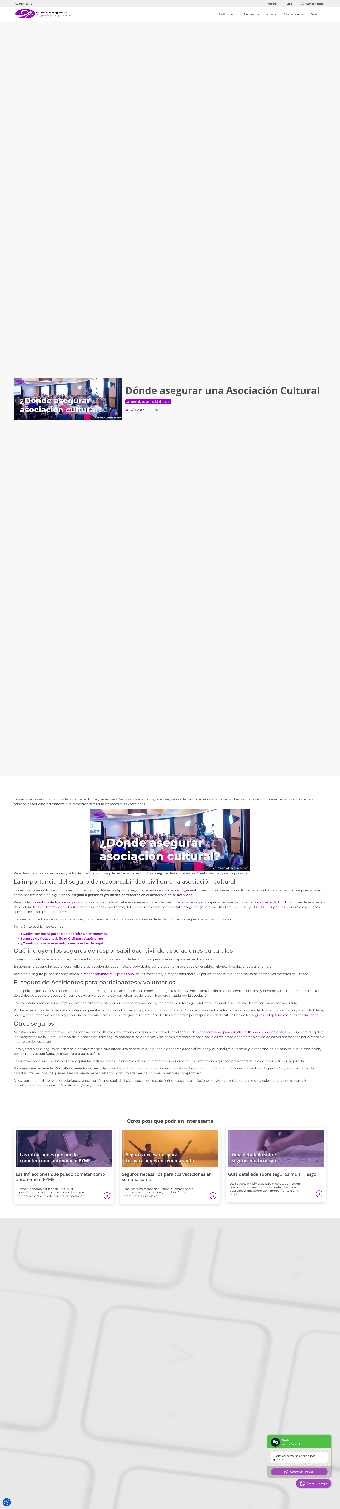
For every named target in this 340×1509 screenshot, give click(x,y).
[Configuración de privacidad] (7, 1502)
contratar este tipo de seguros (56, 902)
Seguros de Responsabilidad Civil (148, 402)
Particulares (226, 14)
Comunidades (292, 14)
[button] (299, 1471)
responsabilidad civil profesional (109, 974)
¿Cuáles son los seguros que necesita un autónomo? (64, 934)
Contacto (316, 14)
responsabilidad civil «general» (173, 890)
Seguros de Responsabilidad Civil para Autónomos (62, 939)
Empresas (250, 14)
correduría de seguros (189, 902)
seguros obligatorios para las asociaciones (284, 1015)
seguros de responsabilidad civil (260, 902)
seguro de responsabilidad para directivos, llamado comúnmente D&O (236, 1032)
